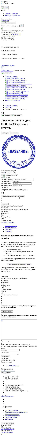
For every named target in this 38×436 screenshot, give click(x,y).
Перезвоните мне (7, 369)
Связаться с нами (11, 417)
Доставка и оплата (11, 13)
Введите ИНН (6, 181)
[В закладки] (6, 115)
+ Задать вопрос (7, 311)
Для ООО (8, 107)
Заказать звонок (19, 71)
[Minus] (1, 202)
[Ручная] (5, 177)
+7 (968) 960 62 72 (15, 34)
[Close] (1, 343)
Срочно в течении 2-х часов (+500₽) (15, 190)
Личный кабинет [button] (7, 19)
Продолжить (5, 356)
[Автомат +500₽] (8, 173)
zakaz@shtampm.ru (7, 396)
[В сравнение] (16, 115)
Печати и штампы (11, 105)
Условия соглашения (12, 414)
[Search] (22, 25)
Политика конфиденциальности (16, 412)
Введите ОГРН (6, 183)
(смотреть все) (18, 206)
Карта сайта (9, 419)
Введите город (6, 185)
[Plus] (1, 200)
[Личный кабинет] (19, 3)
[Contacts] (7, 7)
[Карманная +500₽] (9, 175)
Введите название (7, 179)
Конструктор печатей (12, 15)
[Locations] (2, 7)
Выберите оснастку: (8, 171)
